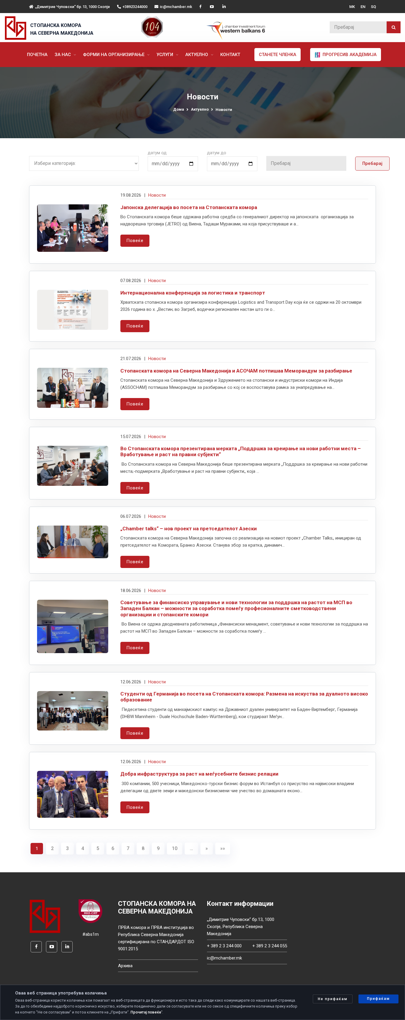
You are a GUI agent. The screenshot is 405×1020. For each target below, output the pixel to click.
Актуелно (197, 54)
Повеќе (134, 240)
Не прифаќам (332, 999)
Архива (125, 965)
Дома (178, 109)
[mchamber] (16, 28)
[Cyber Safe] (90, 911)
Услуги (165, 54)
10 (174, 848)
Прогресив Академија (349, 54)
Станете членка (277, 54)
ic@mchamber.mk (176, 6)
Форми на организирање (114, 54)
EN (363, 6)
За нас (63, 54)
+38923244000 (134, 6)
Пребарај (372, 163)
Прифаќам (378, 999)
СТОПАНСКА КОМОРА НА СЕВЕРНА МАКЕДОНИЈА (61, 29)
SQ (373, 6)
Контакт (230, 54)
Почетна (37, 54)
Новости (157, 195)
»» (222, 848)
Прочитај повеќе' (146, 1012)
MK (352, 6)
